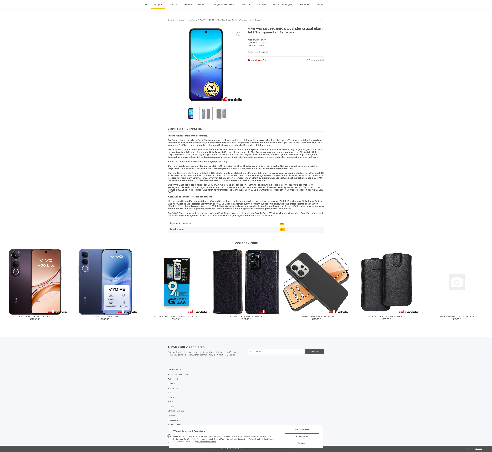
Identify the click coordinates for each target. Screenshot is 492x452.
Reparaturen (304, 4)
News (170, 401)
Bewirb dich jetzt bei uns (178, 374)
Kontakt (171, 397)
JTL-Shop (479, 449)
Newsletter (172, 415)
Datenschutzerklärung (212, 352)
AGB (170, 392)
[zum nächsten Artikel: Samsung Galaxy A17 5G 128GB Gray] (321, 20)
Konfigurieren (302, 436)
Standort (319, 4)
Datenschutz (173, 379)
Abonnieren (314, 351)
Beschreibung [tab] (175, 129)
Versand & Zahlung (176, 411)
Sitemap (171, 406)
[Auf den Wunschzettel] (238, 33)
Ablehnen (302, 443)
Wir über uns (173, 388)
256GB (282, 229)
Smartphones (263, 45)
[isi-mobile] (146, 4)
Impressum (173, 420)
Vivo (281, 224)
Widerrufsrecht (174, 424)
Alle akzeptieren (302, 430)
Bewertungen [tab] (194, 129)
